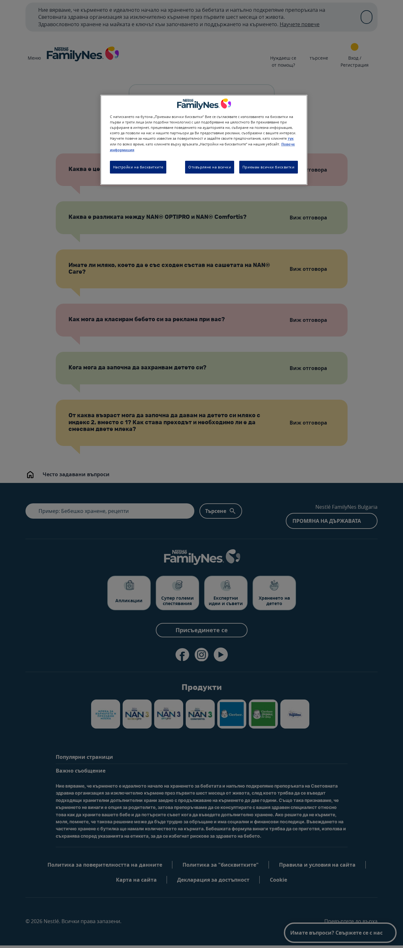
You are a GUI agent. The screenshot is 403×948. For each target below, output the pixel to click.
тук (291, 138)
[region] (203, 140)
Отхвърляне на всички (209, 167)
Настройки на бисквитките (138, 167)
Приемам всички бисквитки (268, 167)
